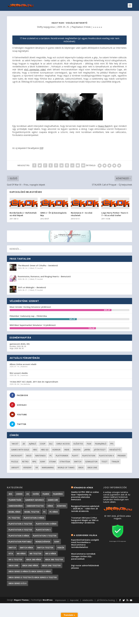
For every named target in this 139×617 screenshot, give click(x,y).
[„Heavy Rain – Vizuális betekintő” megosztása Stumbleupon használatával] (72, 165)
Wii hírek (21, 553)
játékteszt (100, 449)
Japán (87, 449)
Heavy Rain (103, 126)
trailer (115, 461)
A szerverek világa (85, 535)
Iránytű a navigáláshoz (69, 234)
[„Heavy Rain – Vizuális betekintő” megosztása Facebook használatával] (34, 165)
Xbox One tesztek (51, 565)
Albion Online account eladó (23, 364)
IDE (41, 148)
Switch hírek (26, 547)
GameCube (53, 500)
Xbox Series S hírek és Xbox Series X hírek (30, 571)
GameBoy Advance (34, 500)
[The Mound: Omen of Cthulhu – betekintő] (13, 267)
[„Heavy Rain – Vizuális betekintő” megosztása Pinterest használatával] (56, 165)
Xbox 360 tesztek (54, 559)
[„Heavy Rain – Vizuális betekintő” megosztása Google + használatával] (45, 165)
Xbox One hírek (30, 565)
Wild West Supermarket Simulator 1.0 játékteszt (33, 325)
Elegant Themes (21, 600)
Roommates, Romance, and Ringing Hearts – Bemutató (44, 276)
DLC (51, 443)
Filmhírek (58, 494)
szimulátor (91, 461)
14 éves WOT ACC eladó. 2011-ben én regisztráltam (34, 381)
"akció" (15, 443)
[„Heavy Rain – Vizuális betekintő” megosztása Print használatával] (83, 165)
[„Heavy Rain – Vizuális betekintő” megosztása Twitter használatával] (39, 165)
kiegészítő (115, 449)
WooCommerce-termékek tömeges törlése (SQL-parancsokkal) (83, 556)
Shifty (40, 26)
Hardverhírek (16, 506)
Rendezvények (43, 541)
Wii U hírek (50, 553)
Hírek (50, 506)
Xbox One (92, 467)
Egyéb (36, 494)
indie (66, 449)
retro (25, 461)
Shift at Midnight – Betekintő (32, 287)
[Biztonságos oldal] (118, 538)
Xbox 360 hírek (33, 559)
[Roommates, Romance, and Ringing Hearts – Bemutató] (13, 278)
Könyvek (61, 506)
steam (52, 461)
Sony (42, 461)
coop (42, 443)
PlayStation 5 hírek (19, 535)
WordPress (48, 600)
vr (36, 467)
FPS (111, 443)
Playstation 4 (106, 455)
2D (24, 443)
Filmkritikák (15, 500)
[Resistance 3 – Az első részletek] (85, 203)
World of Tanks (66, 467)
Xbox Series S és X (17, 583)
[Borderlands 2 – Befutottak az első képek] (23, 203)
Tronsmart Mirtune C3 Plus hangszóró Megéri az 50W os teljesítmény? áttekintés (84, 520)
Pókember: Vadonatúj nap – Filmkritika (28, 316)
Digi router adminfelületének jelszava (85, 566)
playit (75, 455)
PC (51, 455)
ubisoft (15, 467)
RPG (34, 461)
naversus (24, 375)
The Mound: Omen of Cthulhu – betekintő (38, 265)
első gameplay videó (35, 69)
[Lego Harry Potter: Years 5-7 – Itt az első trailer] (115, 203)
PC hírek (54, 512)
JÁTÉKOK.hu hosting (106, 600)
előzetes (78, 443)
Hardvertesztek (35, 506)
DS (27, 494)
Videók (60, 547)
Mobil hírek (14, 512)
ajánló (32, 443)
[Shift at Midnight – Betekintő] (13, 289)
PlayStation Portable (20, 541)
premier (122, 455)
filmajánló (100, 443)
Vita (11, 553)
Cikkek (31, 268)
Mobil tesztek (31, 512)
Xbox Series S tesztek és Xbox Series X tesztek (33, 577)
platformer (62, 455)
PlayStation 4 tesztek (20, 529)
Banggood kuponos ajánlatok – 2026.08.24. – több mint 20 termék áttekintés (85, 508)
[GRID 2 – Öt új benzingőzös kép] (54, 203)
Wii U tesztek (15, 559)
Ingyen (76, 449)
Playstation (88, 455)
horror (56, 449)
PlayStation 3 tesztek (20, 523)
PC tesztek (39, 268)
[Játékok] (117, 510)
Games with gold (20, 449)
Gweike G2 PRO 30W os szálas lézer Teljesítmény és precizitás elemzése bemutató (85, 496)
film (89, 443)
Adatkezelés (88, 600)
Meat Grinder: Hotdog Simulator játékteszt (30, 307)
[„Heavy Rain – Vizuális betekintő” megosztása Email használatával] (77, 165)
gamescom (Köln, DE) (20, 344)
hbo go (44, 449)
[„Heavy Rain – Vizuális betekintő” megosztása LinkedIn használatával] (61, 165)
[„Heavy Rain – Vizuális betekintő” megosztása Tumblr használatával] (50, 165)
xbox (80, 467)
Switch (77, 461)
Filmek (46, 494)
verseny (27, 467)
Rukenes (24, 366)
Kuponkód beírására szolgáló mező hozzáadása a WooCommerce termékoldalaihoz (85, 544)
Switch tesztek (45, 547)
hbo (35, 449)
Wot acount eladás (19, 373)
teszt (104, 461)
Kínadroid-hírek (83, 488)
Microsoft (16, 455)
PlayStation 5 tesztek (44, 535)
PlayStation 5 (43, 529)
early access (63, 443)
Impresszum (60, 600)
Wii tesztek (35, 553)
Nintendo (40, 455)
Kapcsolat (74, 600)
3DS (10, 494)
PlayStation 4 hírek (46, 523)
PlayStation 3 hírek (81, 26)
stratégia (65, 461)
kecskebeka (25, 384)
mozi (28, 455)
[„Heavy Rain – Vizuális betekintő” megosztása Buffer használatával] (67, 165)
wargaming (48, 467)
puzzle (14, 461)
